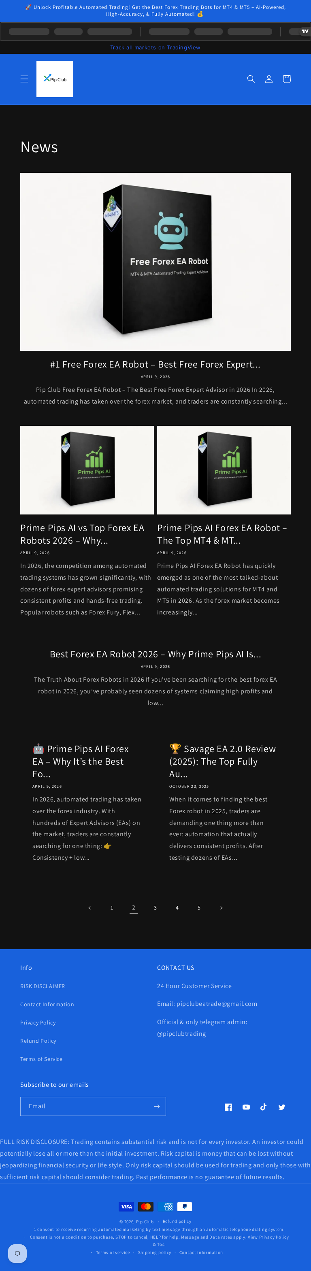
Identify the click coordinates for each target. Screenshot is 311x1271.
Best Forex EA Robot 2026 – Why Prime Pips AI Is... (156, 654)
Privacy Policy (37, 1022)
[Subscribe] (157, 1106)
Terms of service (113, 1252)
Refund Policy (38, 1040)
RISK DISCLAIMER (42, 986)
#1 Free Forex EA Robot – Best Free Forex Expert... (155, 364)
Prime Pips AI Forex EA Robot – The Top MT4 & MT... (222, 533)
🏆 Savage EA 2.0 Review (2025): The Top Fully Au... (222, 761)
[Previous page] (90, 908)
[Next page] (221, 908)
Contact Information (47, 1004)
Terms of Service (41, 1059)
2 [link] (134, 907)
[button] (24, 79)
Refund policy (177, 1221)
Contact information (201, 1252)
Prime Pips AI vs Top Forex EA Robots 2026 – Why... (82, 533)
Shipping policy (155, 1252)
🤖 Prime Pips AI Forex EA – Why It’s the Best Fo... (80, 761)
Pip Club (145, 1221)
